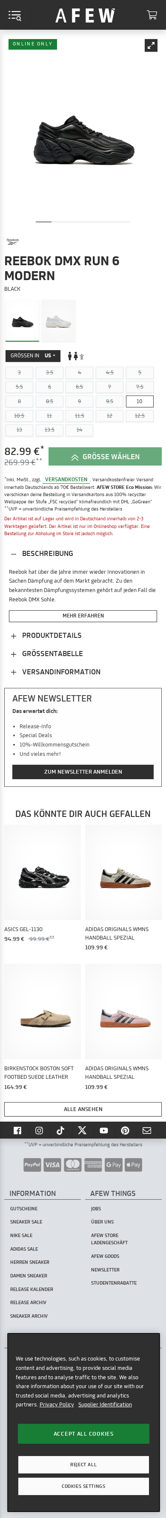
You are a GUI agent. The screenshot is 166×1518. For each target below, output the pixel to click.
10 (140, 401)
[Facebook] (18, 1130)
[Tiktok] (62, 1130)
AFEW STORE (85, 14)
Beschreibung (46, 553)
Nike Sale (21, 1235)
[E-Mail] (147, 1130)
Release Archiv (28, 1302)
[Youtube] (104, 1130)
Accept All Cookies (84, 1433)
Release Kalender (31, 1289)
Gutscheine (23, 1209)
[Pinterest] (126, 1130)
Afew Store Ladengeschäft (109, 1239)
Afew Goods (105, 1256)
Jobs (96, 1209)
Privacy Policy (57, 1404)
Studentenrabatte (114, 1283)
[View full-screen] (151, 45)
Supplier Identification (105, 1404)
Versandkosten (66, 479)
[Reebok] (12, 241)
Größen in (31, 355)
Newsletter (105, 1270)
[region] (83, 1422)
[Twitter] (83, 1130)
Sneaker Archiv (29, 1316)
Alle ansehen (83, 1109)
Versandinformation (60, 671)
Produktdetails (51, 635)
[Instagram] (40, 1130)
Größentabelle (51, 653)
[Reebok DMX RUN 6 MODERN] (22, 321)
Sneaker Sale (26, 1222)
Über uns (102, 1222)
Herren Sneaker (29, 1262)
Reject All (83, 1464)
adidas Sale (24, 1249)
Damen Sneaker (28, 1276)
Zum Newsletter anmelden (83, 771)
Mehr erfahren (83, 615)
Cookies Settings (83, 1486)
